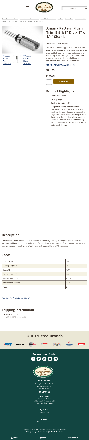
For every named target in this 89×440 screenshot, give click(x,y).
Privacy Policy (31, 432)
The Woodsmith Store (10, 19)
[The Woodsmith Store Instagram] (44, 359)
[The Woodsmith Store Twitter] (38, 359)
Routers (60, 19)
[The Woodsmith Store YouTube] (50, 359)
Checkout (74, 438)
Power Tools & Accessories (29, 19)
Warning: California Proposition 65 (16, 298)
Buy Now (63, 81)
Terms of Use (43, 432)
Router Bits (69, 19)
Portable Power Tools (48, 19)
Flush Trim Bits (80, 19)
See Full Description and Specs (60, 65)
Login (15, 438)
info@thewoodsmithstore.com (44, 422)
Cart (44, 438)
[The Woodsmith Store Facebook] (33, 359)
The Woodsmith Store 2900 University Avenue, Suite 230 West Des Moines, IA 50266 (44, 401)
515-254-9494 (44, 412)
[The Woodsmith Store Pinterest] (56, 359)
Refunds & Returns (56, 432)
